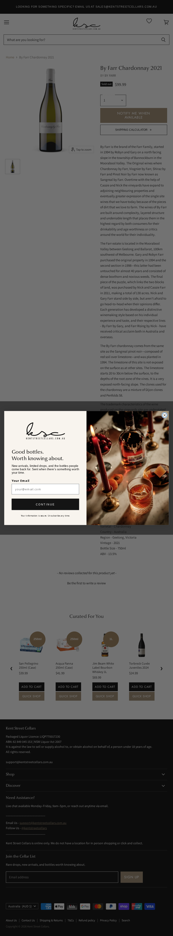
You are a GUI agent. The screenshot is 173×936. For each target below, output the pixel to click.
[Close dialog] (164, 415)
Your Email (21, 481)
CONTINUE (45, 504)
